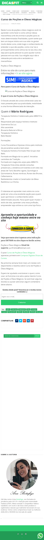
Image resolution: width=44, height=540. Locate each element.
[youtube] (22, 534)
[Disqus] (22, 364)
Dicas (32, 11)
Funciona (39, 11)
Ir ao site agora (24, 73)
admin (8, 11)
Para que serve (14, 12)
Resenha (24, 12)
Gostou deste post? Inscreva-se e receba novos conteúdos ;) (22, 291)
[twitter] (18, 534)
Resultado (32, 12)
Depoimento (25, 11)
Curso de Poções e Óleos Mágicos (21, 252)
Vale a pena (6, 14)
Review (40, 12)
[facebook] (25, 534)
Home (2, 11)
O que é (5, 12)
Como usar (15, 11)
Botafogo (19, 499)
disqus (37, 335)
